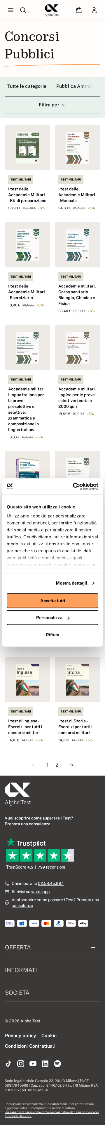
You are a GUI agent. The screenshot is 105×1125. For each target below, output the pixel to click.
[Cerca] (23, 10)
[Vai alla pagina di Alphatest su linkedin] (45, 1064)
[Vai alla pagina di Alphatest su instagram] (21, 1064)
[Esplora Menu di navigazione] (11, 10)
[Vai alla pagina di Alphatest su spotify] (57, 1064)
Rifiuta (52, 634)
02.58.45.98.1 (51, 883)
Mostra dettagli (71, 583)
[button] (78, 10)
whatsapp (40, 891)
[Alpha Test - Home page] (51, 10)
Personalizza (49, 617)
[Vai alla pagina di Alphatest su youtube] (33, 1064)
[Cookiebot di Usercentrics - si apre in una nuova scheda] (74, 486)
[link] (94, 10)
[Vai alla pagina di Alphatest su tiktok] (8, 1064)
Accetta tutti (52, 600)
